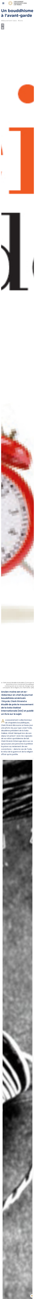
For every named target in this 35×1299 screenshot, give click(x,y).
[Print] (17, 27)
